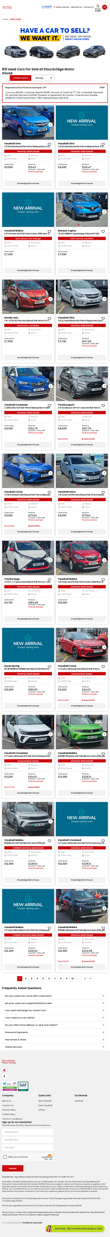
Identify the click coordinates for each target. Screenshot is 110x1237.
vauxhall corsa (13, 491)
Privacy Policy (9, 1109)
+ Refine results (20, 78)
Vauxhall (78, 1100)
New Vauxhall (44, 1100)
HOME (5, 19)
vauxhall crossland (16, 404)
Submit (12, 1168)
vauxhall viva (12, 143)
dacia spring (11, 666)
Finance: (32, 164)
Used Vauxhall (45, 1105)
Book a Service (62, 7)
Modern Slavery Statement (67, 1212)
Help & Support (43, 1214)
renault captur (67, 230)
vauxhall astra (67, 491)
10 (72, 978)
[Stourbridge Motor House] (7, 7)
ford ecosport (66, 404)
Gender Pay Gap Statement (92, 1212)
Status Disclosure (10, 1214)
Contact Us (89, 7)
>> (90, 978)
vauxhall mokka (13, 230)
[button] (50, 125)
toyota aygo (12, 579)
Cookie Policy (8, 1114)
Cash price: (9, 164)
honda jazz (11, 317)
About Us (6, 1100)
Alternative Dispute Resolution (41, 1212)
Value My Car (76, 7)
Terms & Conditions (12, 1118)
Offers (41, 1109)
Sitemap (55, 1214)
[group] (28, 122)
